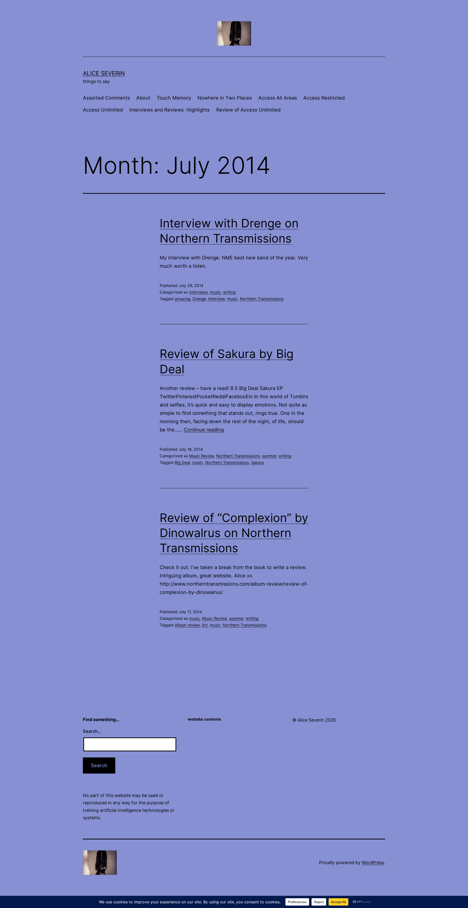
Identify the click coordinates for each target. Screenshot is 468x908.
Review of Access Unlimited (248, 110)
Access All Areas (277, 98)
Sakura (257, 462)
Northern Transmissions (261, 298)
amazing (182, 298)
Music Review (201, 455)
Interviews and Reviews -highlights (169, 110)
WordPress (373, 862)
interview (216, 298)
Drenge (199, 298)
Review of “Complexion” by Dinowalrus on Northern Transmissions (234, 532)
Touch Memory (174, 98)
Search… (92, 731)
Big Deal (182, 462)
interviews (198, 292)
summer (269, 455)
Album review (187, 624)
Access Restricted (324, 98)
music (215, 292)
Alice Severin (104, 73)
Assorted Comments (106, 98)
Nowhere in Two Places (224, 98)
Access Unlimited (103, 110)
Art (205, 624)
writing (229, 292)
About (143, 98)
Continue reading (204, 430)
